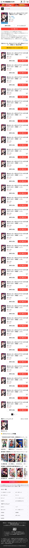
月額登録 (2, 512)
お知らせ (2, 506)
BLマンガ (2, 498)
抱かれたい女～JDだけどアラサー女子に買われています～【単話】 (4, 431)
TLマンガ (17, 495)
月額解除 (17, 512)
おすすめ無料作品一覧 (19, 500)
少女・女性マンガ (4, 495)
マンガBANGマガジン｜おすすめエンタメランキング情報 (14, 525)
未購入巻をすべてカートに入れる (13, 47)
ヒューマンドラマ (13, 485)
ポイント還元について (19, 509)
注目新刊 (2, 500)
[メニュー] (1, 1)
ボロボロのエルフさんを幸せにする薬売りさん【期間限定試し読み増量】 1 (19, 464)
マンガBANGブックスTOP (6, 492)
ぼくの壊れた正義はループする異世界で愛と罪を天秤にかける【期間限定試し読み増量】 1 (12, 464)
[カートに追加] (26, 57)
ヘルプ (16, 506)
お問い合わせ (17, 515)
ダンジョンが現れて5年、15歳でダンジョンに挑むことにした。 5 (19, 478)
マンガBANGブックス (5, 485)
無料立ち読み (8, 25)
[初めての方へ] (21, 1)
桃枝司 (12, 16)
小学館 (13, 17)
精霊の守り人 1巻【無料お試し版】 (12, 449)
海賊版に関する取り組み (14, 523)
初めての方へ (3, 509)
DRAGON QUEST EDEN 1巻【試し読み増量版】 (4, 449)
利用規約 (2, 515)
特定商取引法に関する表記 (13, 522)
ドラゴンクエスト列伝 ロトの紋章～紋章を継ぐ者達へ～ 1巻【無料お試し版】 (19, 449)
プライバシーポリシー (22, 522)
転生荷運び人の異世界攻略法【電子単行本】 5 (12, 478)
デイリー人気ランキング (19, 498)
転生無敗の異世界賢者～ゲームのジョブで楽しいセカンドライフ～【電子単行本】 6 (4, 478)
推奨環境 (2, 518)
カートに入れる (20, 25)
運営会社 (4, 522)
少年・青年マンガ (18, 492)
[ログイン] (24, 1)
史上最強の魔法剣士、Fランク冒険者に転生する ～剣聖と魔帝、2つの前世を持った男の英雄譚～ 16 (4, 464)
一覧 (26, 437)
